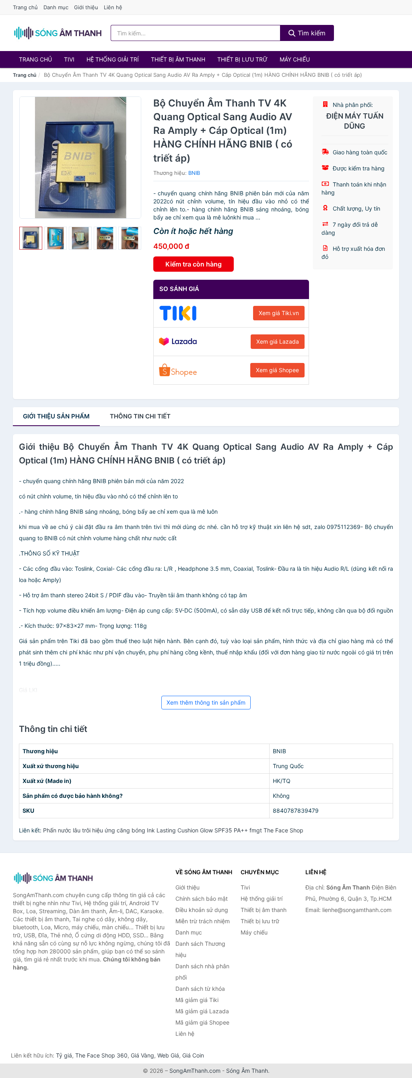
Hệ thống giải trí (113, 59)
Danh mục (55, 7)
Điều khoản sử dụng (201, 909)
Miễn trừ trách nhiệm (202, 921)
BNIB (194, 173)
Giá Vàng (142, 1055)
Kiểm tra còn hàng (193, 264)
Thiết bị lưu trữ (242, 59)
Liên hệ (113, 7)
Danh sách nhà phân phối (202, 972)
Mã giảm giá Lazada (202, 1011)
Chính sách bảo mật (201, 898)
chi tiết (140, 416)
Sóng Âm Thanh (247, 1070)
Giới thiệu (86, 7)
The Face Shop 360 (101, 1055)
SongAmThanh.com (194, 1070)
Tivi (69, 59)
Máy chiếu (295, 59)
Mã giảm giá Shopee (202, 1022)
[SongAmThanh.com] (57, 33)
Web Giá (168, 1055)
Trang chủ (25, 7)
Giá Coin (193, 1055)
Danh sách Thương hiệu (200, 949)
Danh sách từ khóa (200, 988)
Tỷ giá (64, 1055)
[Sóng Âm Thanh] (53, 878)
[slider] (30, 238)
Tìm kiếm (310, 33)
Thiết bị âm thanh (178, 59)
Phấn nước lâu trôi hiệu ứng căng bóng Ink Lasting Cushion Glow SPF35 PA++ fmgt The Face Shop (173, 830)
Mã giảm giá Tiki (196, 999)
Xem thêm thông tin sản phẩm (206, 702)
